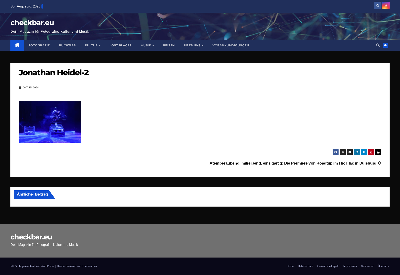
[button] (378, 45)
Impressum (350, 266)
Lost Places (120, 45)
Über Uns (193, 45)
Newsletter (367, 266)
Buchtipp (67, 45)
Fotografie (39, 45)
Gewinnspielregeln (328, 266)
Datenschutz (305, 266)
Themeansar (89, 266)
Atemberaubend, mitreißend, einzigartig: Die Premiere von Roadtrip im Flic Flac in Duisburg (293, 163)
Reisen (169, 45)
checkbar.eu (32, 22)
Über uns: (384, 266)
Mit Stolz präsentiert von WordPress (32, 266)
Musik (146, 45)
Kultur (92, 45)
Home (290, 266)
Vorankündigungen (230, 45)
